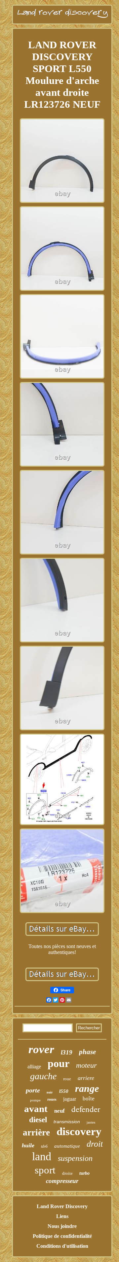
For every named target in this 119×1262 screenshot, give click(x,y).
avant (36, 1108)
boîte (89, 1098)
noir (50, 1092)
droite (67, 1173)
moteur (86, 1065)
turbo (84, 1173)
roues (52, 1099)
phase (87, 1052)
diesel (38, 1120)
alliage (34, 1066)
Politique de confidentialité (62, 1236)
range (87, 1088)
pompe (35, 1100)
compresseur (62, 1180)
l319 (66, 1052)
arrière (36, 1132)
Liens (62, 1216)
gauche (43, 1076)
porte (33, 1090)
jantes (91, 1122)
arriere (86, 1078)
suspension (75, 1158)
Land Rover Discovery (62, 1206)
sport (45, 1170)
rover (41, 1049)
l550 (63, 1091)
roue (67, 1078)
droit (95, 1144)
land (41, 1156)
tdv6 (44, 1146)
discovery (79, 1131)
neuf (59, 1111)
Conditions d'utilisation (62, 1246)
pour (58, 1063)
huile (28, 1145)
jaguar (69, 1099)
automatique (67, 1146)
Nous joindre (62, 1226)
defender (85, 1108)
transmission (67, 1121)
